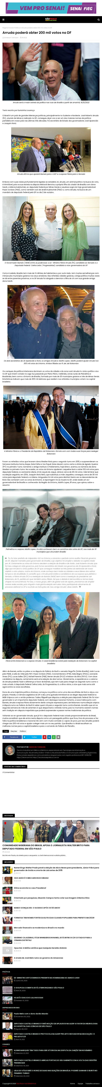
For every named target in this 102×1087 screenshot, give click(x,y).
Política (17, 28)
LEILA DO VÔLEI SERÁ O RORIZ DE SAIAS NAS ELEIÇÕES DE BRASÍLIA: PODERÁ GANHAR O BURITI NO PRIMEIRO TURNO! (55, 1071)
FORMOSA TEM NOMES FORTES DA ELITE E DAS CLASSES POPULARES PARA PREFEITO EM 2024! (54, 918)
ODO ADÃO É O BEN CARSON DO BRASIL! (31, 878)
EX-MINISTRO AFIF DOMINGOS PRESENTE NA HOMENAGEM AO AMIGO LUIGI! (46, 978)
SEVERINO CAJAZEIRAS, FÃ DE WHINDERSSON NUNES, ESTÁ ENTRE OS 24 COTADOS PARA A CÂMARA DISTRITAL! (53, 939)
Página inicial (7, 28)
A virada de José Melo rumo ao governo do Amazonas (38, 958)
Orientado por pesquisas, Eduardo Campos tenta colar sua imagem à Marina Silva (51, 898)
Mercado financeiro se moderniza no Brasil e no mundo (39, 927)
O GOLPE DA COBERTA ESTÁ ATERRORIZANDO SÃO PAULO (39, 987)
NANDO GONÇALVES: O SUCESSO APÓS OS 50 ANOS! (37, 908)
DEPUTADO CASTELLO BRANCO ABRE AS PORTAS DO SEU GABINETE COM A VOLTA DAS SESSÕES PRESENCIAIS (55, 1061)
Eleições (14, 731)
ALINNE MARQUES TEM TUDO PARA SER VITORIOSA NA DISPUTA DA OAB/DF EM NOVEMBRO (53, 1050)
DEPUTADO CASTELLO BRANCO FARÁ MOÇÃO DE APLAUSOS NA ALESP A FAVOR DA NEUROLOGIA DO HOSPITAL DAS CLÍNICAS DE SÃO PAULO (56, 1024)
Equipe (80, 1084)
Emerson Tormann (11, 38)
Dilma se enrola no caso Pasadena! (30, 888)
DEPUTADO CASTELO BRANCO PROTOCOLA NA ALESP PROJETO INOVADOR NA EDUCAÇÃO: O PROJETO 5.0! (54, 1035)
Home (72, 1084)
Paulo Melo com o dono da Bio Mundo (31, 1013)
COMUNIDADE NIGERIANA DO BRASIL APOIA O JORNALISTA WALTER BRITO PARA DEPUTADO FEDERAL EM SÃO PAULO (46, 847)
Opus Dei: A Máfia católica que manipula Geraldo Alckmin (40, 948)
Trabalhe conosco (92, 1084)
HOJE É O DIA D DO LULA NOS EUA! (28, 997)
